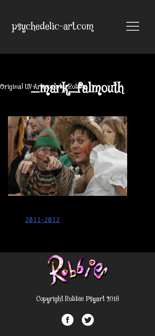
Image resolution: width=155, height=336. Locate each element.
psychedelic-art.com (53, 26)
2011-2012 (42, 220)
